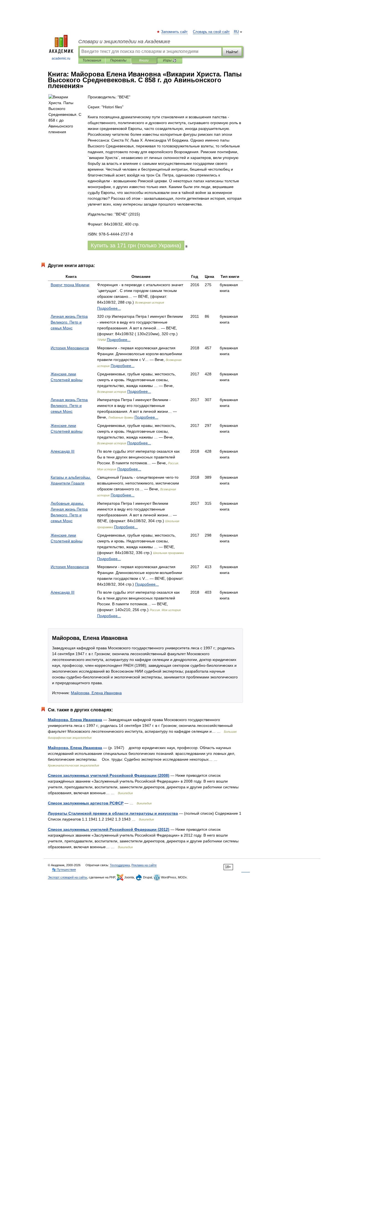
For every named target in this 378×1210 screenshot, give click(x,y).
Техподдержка (120, 865)
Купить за (136, 245)
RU (236, 32)
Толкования (91, 60)
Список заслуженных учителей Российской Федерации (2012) (108, 829)
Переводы (118, 60)
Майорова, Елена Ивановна (96, 693)
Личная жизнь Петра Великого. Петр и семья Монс (69, 322)
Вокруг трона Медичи (70, 285)
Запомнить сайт (175, 32)
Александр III (62, 451)
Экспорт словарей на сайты (67, 877)
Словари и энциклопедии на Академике (124, 41)
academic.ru (61, 58)
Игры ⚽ (170, 60)
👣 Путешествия (64, 869)
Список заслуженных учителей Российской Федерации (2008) (108, 775)
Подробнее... (109, 308)
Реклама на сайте (144, 865)
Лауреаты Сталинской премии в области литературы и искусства (113, 813)
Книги (144, 60)
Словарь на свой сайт (211, 32)
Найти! (232, 52)
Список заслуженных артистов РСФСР (85, 803)
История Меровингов (70, 348)
